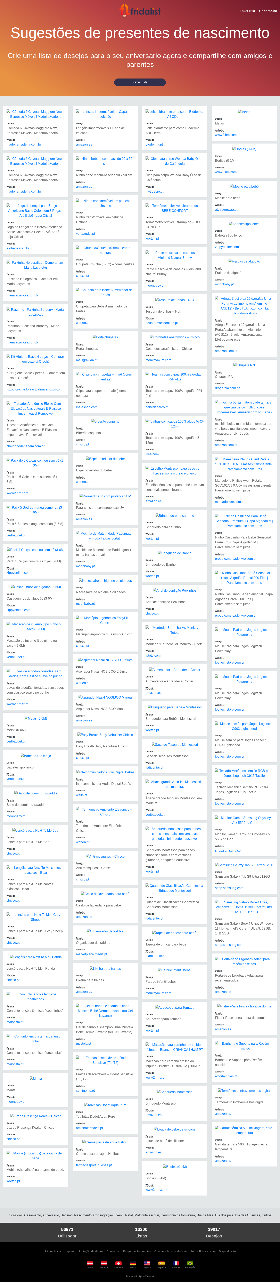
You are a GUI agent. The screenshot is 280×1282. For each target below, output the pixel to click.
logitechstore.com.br (229, 662)
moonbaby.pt (16, 816)
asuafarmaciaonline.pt (162, 323)
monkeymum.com (158, 360)
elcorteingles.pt (226, 1076)
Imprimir (70, 1251)
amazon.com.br (226, 351)
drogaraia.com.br (227, 388)
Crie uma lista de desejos (170, 1251)
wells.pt (81, 795)
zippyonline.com (18, 572)
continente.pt (85, 1090)
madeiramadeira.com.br (24, 144)
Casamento (32, 1215)
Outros (266, 1215)
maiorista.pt (15, 1022)
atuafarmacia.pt (226, 209)
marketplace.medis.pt (91, 954)
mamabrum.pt (155, 956)
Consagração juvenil (108, 1215)
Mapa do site (227, 1251)
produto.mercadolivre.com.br (235, 558)
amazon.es (84, 144)
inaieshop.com (86, 407)
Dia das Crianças (247, 1215)
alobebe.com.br (18, 248)
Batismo (67, 1215)
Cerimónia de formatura (178, 1215)
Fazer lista (247, 11)
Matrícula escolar (146, 1215)
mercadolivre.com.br (230, 502)
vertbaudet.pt (16, 535)
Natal (129, 1215)
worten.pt (13, 1181)
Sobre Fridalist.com (203, 1251)
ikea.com (152, 454)
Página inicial (52, 1251)
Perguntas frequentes (137, 1251)
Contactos (113, 1251)
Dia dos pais (224, 1215)
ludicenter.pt (154, 767)
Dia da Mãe (205, 1215)
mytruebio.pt (154, 191)
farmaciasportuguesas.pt (94, 1165)
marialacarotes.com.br (23, 295)
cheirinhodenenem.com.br (25, 446)
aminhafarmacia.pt (89, 1128)
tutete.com (153, 655)
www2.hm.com (17, 493)
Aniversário (50, 1215)
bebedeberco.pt (157, 407)
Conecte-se (268, 11)
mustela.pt (83, 1043)
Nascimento (83, 1215)
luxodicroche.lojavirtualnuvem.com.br (34, 389)
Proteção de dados (91, 1251)
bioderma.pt (154, 144)
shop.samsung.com (229, 850)
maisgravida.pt (86, 360)
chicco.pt (13, 853)
